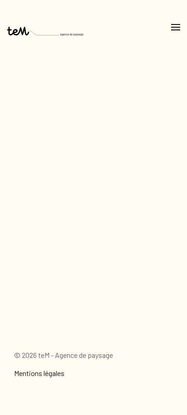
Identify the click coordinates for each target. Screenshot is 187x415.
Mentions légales (39, 373)
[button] (175, 27)
